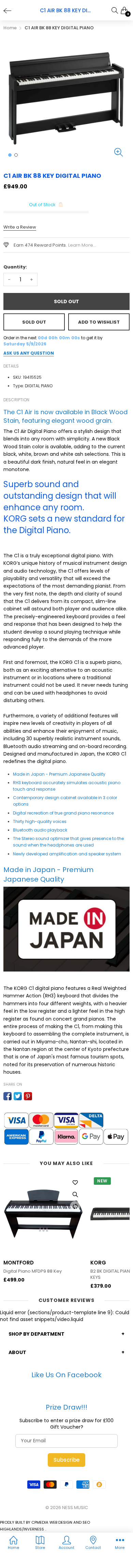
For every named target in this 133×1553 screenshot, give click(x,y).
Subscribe (66, 1459)
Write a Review (19, 227)
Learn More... (82, 245)
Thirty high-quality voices (39, 821)
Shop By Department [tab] (36, 1334)
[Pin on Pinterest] (28, 1096)
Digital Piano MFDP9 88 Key (32, 1271)
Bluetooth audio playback (40, 830)
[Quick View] (75, 1194)
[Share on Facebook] (7, 1096)
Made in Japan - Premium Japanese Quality (59, 774)
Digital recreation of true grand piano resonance (63, 813)
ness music (75, 1507)
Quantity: (15, 267)
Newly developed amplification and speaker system (67, 854)
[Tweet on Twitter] (18, 1096)
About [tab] (17, 1352)
